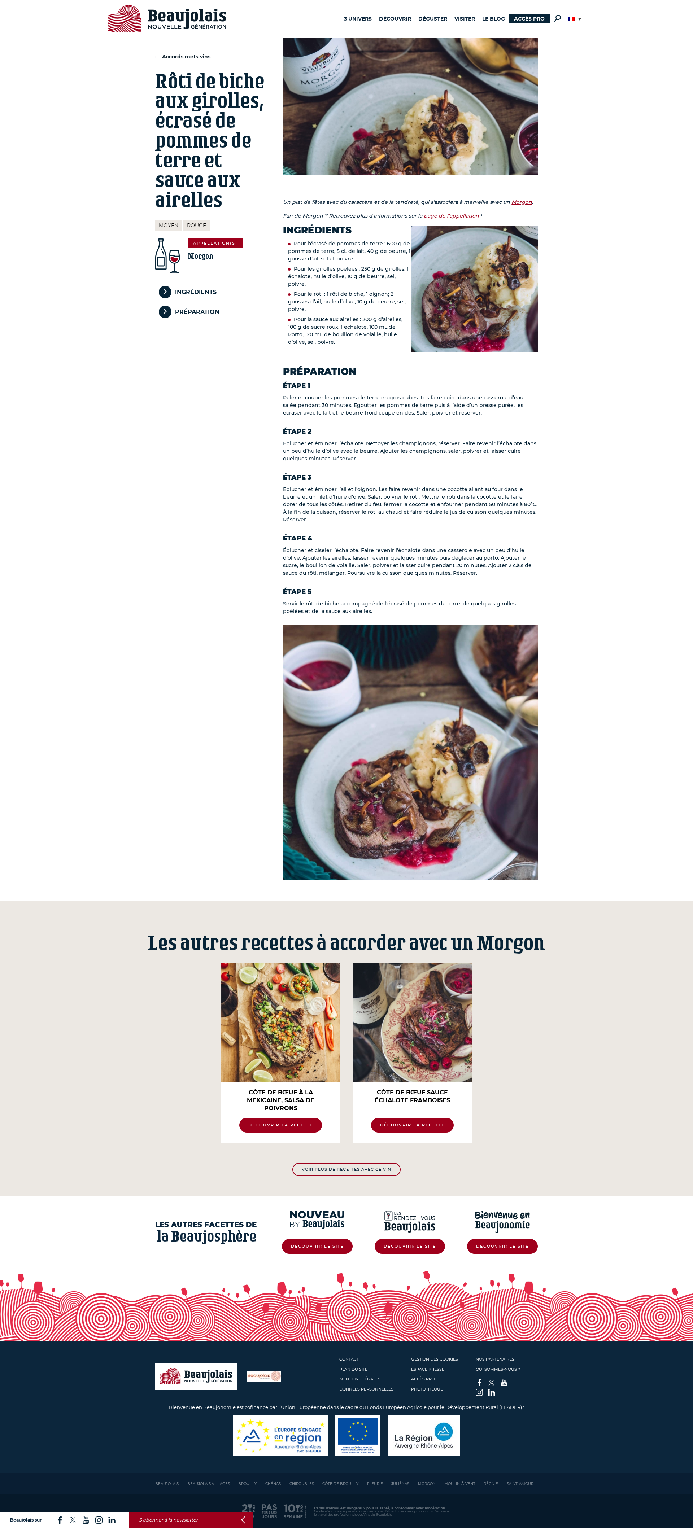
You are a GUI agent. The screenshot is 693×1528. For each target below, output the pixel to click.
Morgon (521, 202)
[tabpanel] (280, 1053)
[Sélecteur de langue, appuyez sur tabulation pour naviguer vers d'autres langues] (575, 19)
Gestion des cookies (434, 1359)
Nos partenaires (495, 1359)
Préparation (197, 311)
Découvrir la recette (280, 1125)
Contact (349, 1359)
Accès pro (529, 19)
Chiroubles (301, 1483)
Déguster (432, 19)
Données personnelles (366, 1389)
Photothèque (427, 1389)
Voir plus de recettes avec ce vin (346, 1169)
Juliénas (400, 1483)
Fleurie (375, 1483)
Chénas (273, 1483)
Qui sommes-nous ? (498, 1369)
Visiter (464, 19)
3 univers (358, 19)
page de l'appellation (450, 216)
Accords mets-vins (185, 56)
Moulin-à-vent (459, 1483)
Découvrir (395, 19)
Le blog (493, 19)
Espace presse (427, 1369)
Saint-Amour (520, 1483)
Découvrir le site (317, 1246)
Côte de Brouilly (340, 1483)
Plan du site (353, 1369)
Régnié (491, 1483)
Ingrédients (196, 292)
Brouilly (247, 1483)
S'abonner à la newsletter (168, 1520)
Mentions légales (359, 1379)
